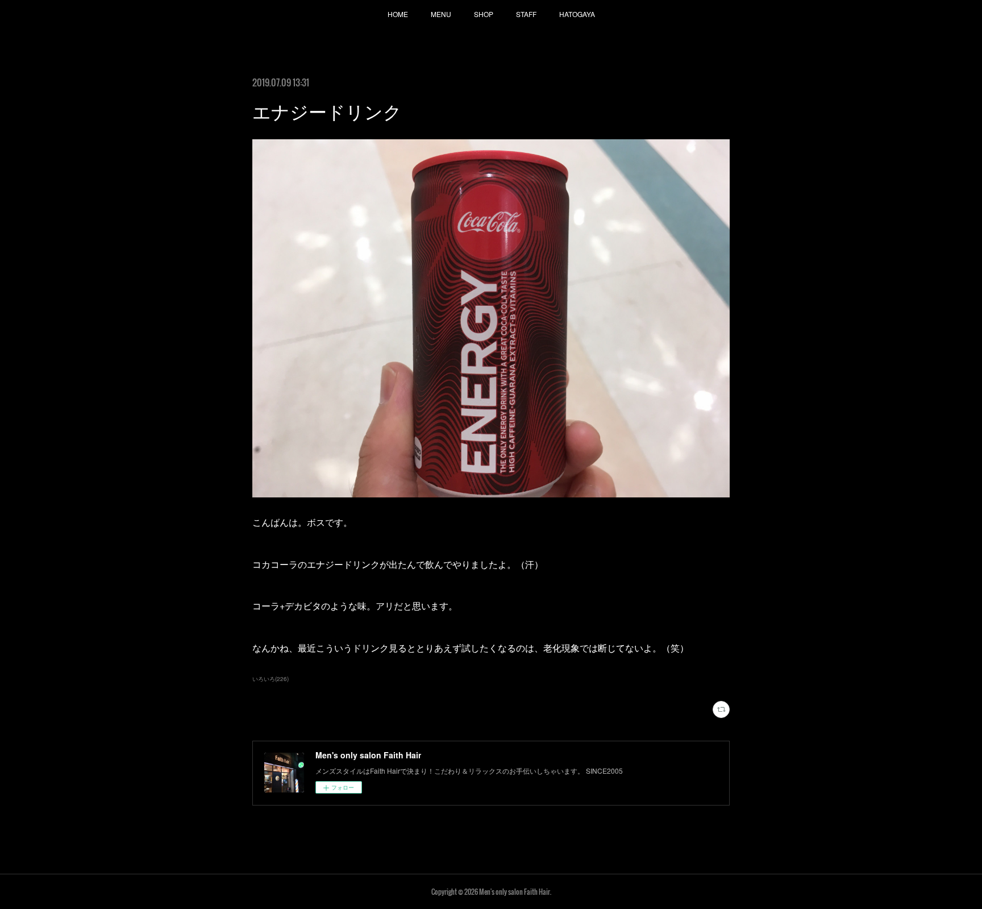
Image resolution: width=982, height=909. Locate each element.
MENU (441, 14)
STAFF (526, 14)
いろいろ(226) (270, 679)
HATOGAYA (577, 14)
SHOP (483, 14)
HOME (398, 14)
